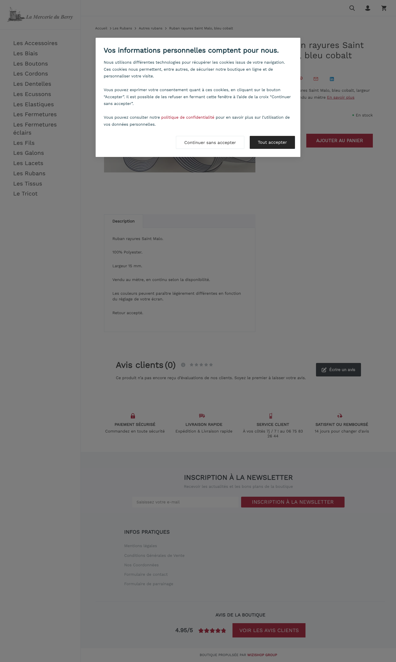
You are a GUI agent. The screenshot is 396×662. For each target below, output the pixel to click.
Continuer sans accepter (210, 142)
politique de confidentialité (187, 117)
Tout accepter (272, 142)
